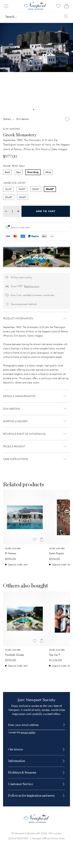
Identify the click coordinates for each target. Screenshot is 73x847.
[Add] (67, 119)
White (48, 172)
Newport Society (40, 699)
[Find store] (66, 16)
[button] (36, 318)
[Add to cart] (41, 539)
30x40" (8, 197)
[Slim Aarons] (36, 257)
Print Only (33, 172)
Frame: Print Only (14, 166)
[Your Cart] (66, 6)
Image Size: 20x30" (14, 182)
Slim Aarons (22, 119)
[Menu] (6, 6)
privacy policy (28, 732)
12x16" (8, 189)
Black (7, 172)
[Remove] (6, 211)
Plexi (18, 172)
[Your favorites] (58, 6)
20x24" (35, 189)
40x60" (22, 197)
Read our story (31, 286)
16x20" (22, 189)
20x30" (50, 188)
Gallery (7, 119)
